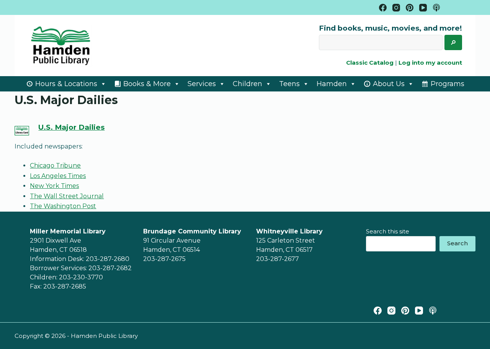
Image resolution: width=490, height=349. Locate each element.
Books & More (147, 84)
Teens (289, 84)
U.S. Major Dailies (71, 127)
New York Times (54, 185)
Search (457, 243)
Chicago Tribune (55, 165)
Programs (447, 84)
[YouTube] (423, 7)
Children (247, 84)
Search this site (387, 231)
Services (202, 84)
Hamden (332, 84)
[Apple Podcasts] (436, 7)
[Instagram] (396, 7)
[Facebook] (383, 7)
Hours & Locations (66, 84)
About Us (389, 84)
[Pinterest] (409, 7)
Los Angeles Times (58, 175)
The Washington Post (63, 206)
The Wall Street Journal (67, 196)
